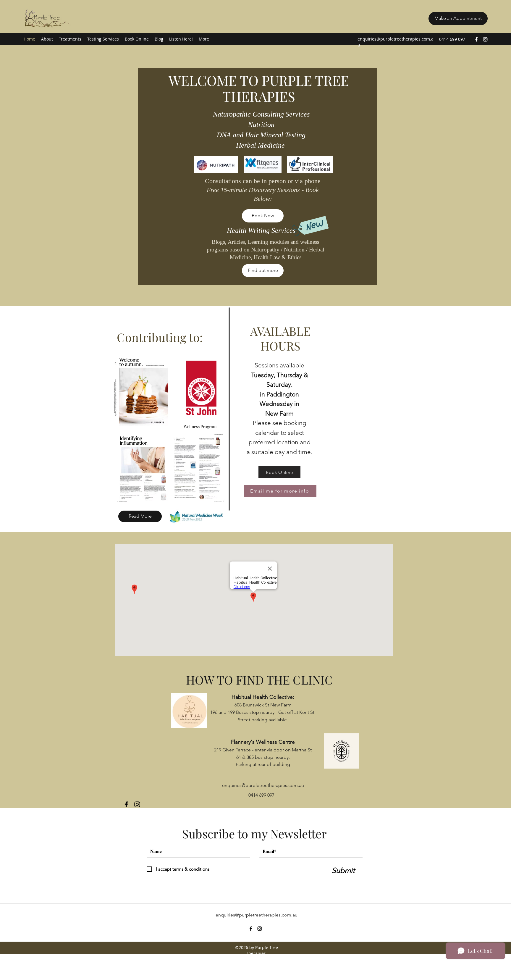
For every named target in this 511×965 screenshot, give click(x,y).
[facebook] (476, 39)
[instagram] (485, 39)
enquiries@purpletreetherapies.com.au (263, 785)
